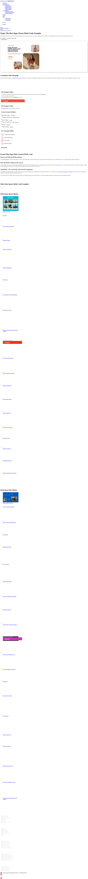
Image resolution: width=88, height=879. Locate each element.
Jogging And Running (7, 249)
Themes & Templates (6, 838)
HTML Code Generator (7, 860)
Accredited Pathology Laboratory (9, 669)
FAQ (4, 828)
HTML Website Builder (9, 11)
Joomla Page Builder (8, 13)
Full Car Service (6, 564)
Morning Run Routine (7, 385)
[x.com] (1, 876)
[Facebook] (1, 873)
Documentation (7, 19)
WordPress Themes (8, 7)
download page (43, 94)
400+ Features (5, 830)
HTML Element (6, 159)
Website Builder (6, 853)
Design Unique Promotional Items (9, 522)
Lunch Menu (5, 534)
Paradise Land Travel (7, 734)
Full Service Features (7, 448)
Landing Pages (6, 868)
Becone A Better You (7, 413)
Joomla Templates (8, 8)
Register (4, 24)
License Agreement (6, 818)
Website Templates (8, 5)
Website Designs (8, 6)
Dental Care (5, 681)
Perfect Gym (5, 279)
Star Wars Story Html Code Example (10, 624)
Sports (12, 38)
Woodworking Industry (7, 581)
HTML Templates (8, 9)
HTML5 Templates (6, 846)
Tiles (15, 38)
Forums (4, 15)
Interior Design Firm (7, 746)
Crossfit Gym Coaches (7, 310)
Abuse (4, 821)
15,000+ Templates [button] (6, 4)
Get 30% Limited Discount (8, 358)
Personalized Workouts (7, 460)
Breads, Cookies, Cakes (7, 695)
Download (5, 100)
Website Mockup (6, 870)
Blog (3, 16)
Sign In (4, 22)
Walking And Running (7, 267)
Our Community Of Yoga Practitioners (10, 294)
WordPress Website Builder (9, 12)
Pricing (4, 14)
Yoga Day (5, 215)
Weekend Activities (6, 211)
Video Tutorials (8, 18)
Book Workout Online (7, 399)
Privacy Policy (5, 816)
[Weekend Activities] (10, 210)
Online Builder (5, 108)
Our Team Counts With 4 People (9, 782)
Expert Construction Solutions (8, 506)
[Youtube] (1, 875)
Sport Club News (6, 438)
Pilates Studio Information (8, 503)
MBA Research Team (7, 547)
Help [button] (3, 17)
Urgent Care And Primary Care (9, 654)
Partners (4, 820)
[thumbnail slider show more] (1, 187)
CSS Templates (6, 844)
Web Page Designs (6, 867)
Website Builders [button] (6, 10)
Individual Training (6, 240)
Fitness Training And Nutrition (8, 373)
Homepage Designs (6, 869)
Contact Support (8, 20)
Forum (4, 833)
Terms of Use (5, 815)
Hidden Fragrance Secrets (8, 765)
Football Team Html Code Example (9, 473)
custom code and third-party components (66, 171)
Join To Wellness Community (8, 226)
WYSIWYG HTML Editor (8, 858)
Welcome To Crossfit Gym (8, 427)
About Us (5, 819)
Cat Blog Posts (6, 716)
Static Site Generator (7, 859)
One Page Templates (7, 847)
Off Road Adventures (7, 609)
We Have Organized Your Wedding (9, 596)
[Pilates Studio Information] (10, 501)
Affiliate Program (6, 831)
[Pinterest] (1, 878)
